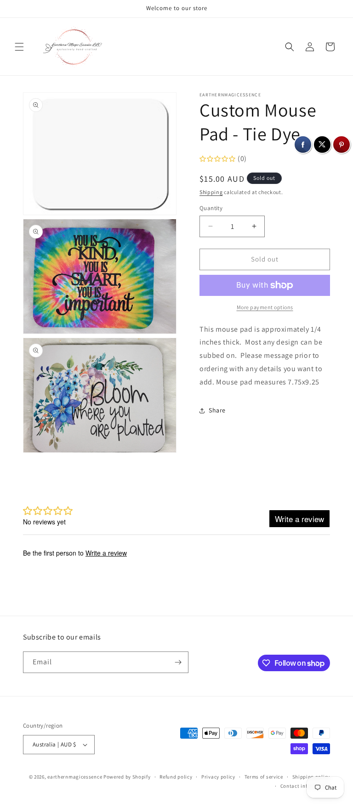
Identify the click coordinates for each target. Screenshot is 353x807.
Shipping (211, 192)
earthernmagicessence (74, 777)
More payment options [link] (265, 307)
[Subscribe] (178, 662)
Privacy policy (218, 777)
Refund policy (175, 777)
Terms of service (264, 777)
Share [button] (217, 410)
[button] (19, 47)
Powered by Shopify (127, 777)
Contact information (305, 786)
